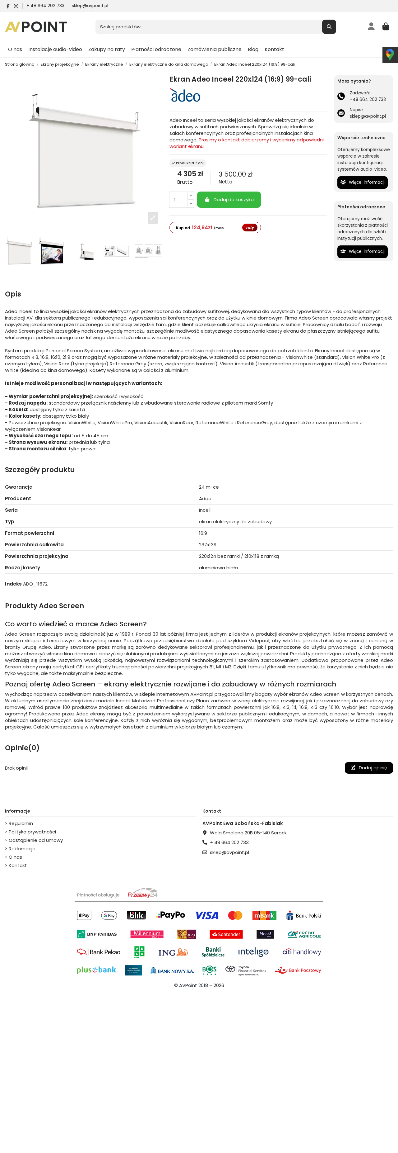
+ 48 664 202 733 (46, 5)
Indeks (13, 584)
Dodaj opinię (372, 767)
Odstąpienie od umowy (36, 840)
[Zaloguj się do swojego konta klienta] (371, 27)
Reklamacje (22, 848)
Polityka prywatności (32, 831)
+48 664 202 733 (368, 99)
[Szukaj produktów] (329, 27)
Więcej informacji (366, 182)
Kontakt (18, 865)
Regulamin (21, 823)
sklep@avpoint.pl (90, 5)
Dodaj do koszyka (234, 199)
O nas (15, 857)
